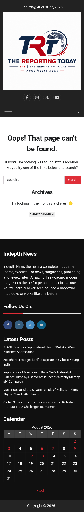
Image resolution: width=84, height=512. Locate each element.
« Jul (40, 490)
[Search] (77, 111)
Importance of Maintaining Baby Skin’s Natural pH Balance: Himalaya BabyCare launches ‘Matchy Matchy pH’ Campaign (41, 377)
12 (31, 456)
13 (42, 456)
